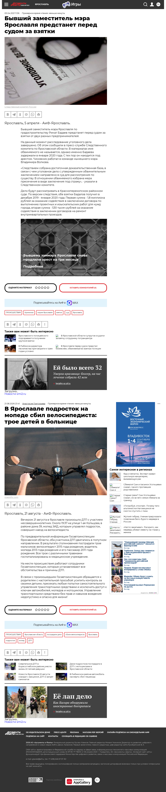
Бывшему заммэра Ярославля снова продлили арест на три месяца (55, 257)
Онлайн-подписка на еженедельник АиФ (128, 732)
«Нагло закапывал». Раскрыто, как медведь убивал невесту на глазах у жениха (142, 530)
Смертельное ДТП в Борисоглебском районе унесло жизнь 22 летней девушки (35, 666)
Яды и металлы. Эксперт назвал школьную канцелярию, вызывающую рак (139, 476)
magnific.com (11, 497)
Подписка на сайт (35, 736)
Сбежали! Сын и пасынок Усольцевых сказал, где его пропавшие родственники (142, 487)
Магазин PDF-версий (93, 732)
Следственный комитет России (20, 107)
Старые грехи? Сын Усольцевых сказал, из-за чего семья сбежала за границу (142, 498)
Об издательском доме (38, 732)
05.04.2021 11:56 (12, 13)
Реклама (74, 732)
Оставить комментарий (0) (83, 288)
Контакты (53, 736)
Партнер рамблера (54, 780)
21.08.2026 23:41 (12, 403)
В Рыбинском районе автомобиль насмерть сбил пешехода (87, 675)
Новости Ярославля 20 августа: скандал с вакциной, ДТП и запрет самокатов (35, 677)
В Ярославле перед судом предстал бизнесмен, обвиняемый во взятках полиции (78, 347)
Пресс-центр (60, 732)
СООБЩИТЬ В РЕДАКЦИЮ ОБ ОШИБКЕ (79, 736)
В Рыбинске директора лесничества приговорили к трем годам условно (35, 348)
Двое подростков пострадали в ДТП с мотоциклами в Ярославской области (86, 666)
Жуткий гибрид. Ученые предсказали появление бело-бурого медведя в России (142, 519)
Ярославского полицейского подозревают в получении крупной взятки (33, 338)
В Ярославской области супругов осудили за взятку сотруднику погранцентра (80, 336)
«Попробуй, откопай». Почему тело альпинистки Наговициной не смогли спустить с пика (141, 508)
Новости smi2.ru (15, 393)
